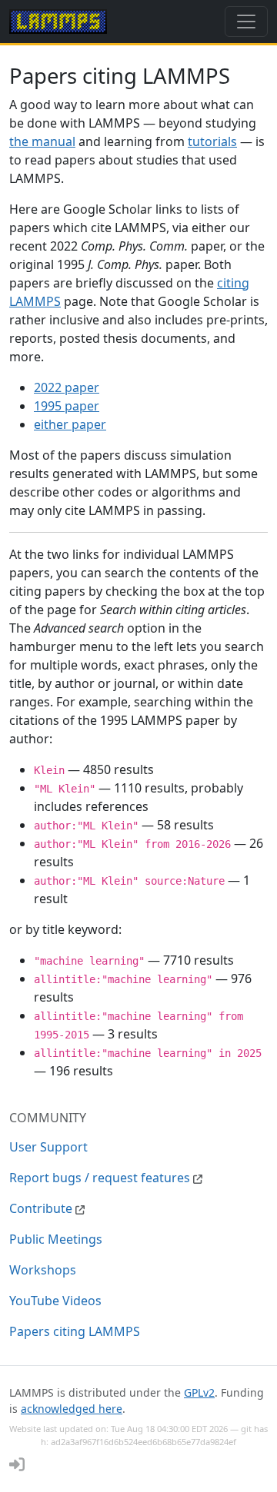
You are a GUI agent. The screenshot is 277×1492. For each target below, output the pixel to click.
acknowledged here (71, 1408)
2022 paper (66, 387)
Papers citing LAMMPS (74, 1331)
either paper (70, 424)
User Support (48, 1146)
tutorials (212, 141)
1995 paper (66, 405)
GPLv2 (199, 1392)
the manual (42, 141)
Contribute (42, 1208)
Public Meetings (55, 1239)
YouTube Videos (55, 1300)
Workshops (42, 1269)
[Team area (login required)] (17, 1464)
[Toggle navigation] (246, 21)
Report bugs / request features (101, 1177)
